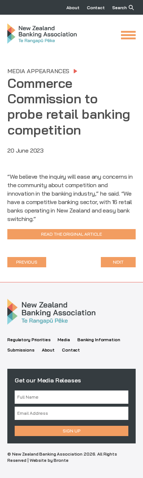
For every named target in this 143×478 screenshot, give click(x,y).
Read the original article (71, 234)
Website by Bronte (49, 460)
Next (118, 262)
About (72, 7)
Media (64, 339)
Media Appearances (38, 71)
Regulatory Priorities (28, 339)
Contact (96, 7)
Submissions (20, 350)
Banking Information (98, 339)
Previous (26, 262)
